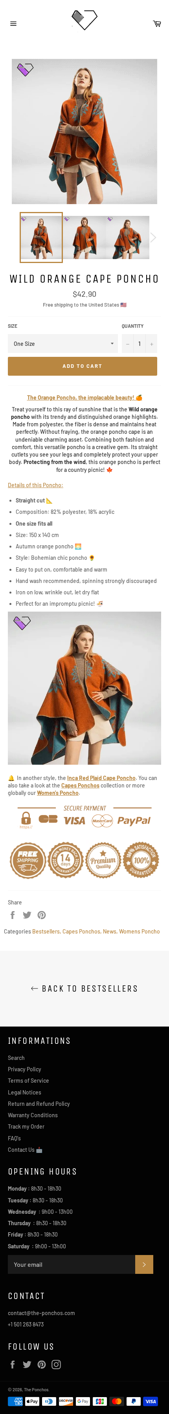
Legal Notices (24, 1092)
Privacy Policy (24, 1069)
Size (12, 326)
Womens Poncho (139, 931)
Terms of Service (28, 1080)
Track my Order (26, 1126)
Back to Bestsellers (88, 988)
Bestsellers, (46, 931)
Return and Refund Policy (39, 1103)
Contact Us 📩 (25, 1149)
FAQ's (14, 1138)
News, (110, 931)
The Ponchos (36, 1389)
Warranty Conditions (33, 1115)
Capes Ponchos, (82, 931)
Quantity (132, 326)
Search (16, 1057)
